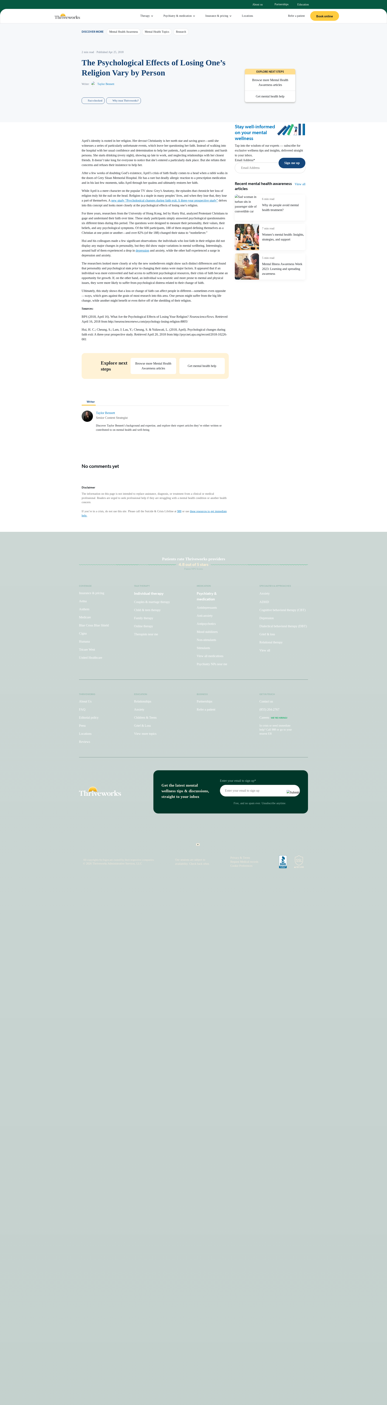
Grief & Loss (142, 725)
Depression (266, 618)
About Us (85, 701)
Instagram (171, 846)
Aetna (83, 601)
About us (257, 4)
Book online (324, 16)
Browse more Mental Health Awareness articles (270, 82)
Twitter (214, 846)
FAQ (82, 709)
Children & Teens (145, 717)
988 (179, 511)
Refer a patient (296, 15)
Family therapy (143, 618)
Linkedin (205, 846)
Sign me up (292, 163)
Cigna (83, 633)
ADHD (264, 602)
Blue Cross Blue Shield (94, 625)
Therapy (145, 15)
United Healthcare (90, 657)
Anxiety (264, 593)
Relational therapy (271, 642)
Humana (84, 641)
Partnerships (281, 4)
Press (82, 725)
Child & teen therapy (147, 610)
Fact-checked (95, 100)
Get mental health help (202, 366)
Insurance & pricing (216, 15)
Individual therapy (148, 593)
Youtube (196, 846)
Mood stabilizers (207, 632)
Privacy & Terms (240, 857)
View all (300, 184)
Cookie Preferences (241, 865)
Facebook (187, 846)
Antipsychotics (206, 623)
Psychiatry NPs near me (212, 664)
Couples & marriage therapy (152, 602)
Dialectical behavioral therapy (283, 626)
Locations (247, 15)
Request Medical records (244, 861)
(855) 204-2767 (269, 709)
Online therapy (143, 626)
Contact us (266, 701)
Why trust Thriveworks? (125, 100)
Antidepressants (207, 607)
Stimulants (203, 648)
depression (142, 250)
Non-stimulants (206, 640)
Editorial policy (89, 717)
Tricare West (87, 649)
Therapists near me (146, 634)
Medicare (85, 617)
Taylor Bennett (105, 84)
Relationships (142, 701)
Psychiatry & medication (177, 15)
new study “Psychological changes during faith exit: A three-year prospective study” (164, 200)
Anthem (84, 609)
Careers (273, 717)
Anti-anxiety (205, 615)
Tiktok (178, 846)
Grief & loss (267, 634)
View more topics (145, 733)
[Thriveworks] (67, 16)
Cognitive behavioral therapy (282, 610)
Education (303, 4)
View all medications (210, 656)
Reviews (84, 741)
